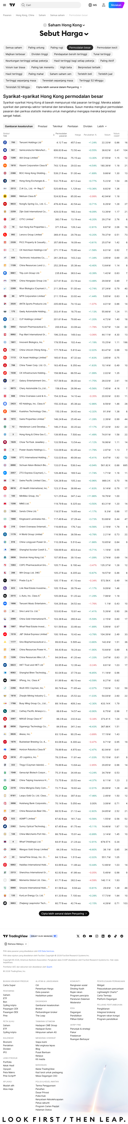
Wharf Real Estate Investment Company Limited (33, 626)
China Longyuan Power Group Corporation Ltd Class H (33, 542)
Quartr (49, 967)
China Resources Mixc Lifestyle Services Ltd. (33, 657)
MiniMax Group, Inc (29, 495)
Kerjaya (39, 1055)
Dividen (7, 1048)
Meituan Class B (27, 196)
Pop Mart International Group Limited (33, 334)
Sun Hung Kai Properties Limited (33, 227)
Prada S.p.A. (25, 580)
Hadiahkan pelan (44, 995)
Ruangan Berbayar (79, 1039)
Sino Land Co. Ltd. (28, 611)
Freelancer (75, 1035)
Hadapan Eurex (43, 1028)
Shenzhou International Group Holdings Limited (33, 872)
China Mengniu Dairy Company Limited (33, 788)
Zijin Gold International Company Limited (33, 211)
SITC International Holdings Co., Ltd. (33, 457)
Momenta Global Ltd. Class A (33, 880)
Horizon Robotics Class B (32, 749)
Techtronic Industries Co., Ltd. (33, 257)
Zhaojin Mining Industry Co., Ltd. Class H (33, 695)
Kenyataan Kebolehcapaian (49, 1099)
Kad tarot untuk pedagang (49, 1072)
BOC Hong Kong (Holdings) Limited (33, 173)
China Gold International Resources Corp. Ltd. (33, 618)
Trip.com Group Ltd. (29, 273)
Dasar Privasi (42, 1092)
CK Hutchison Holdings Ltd (33, 250)
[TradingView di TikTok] (115, 936)
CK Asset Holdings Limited (32, 357)
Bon (5, 1001)
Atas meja (8, 1089)
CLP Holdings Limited (30, 319)
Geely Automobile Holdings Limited (33, 311)
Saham (6, 995)
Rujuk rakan (76, 992)
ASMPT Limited (27, 818)
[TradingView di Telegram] (109, 936)
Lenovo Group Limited (30, 234)
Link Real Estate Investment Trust (33, 588)
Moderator (75, 1002)
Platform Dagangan (107, 999)
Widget (100, 985)
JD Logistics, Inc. (28, 757)
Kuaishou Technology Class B (33, 411)
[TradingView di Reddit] (122, 936)
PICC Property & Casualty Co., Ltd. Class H (33, 242)
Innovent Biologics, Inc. (31, 342)
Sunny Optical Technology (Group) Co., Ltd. (33, 826)
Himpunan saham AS (46, 1032)
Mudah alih (8, 1085)
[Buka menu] (4, 5)
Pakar (73, 1032)
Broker (39, 1008)
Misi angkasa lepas (45, 1045)
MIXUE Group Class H (30, 718)
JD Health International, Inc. (33, 488)
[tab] (14, 47)
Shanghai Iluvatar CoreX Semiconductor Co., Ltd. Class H (33, 549)
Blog (38, 1048)
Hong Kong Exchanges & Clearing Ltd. (33, 180)
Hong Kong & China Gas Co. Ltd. (33, 434)
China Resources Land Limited (33, 265)
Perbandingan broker (46, 1012)
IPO (5, 1052)
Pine (5, 1015)
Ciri (37, 985)
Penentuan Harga (44, 988)
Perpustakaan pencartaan (110, 988)
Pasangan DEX (10, 1012)
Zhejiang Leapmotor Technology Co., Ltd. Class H (33, 903)
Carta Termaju (104, 995)
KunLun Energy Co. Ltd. (31, 895)
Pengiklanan (103, 1008)
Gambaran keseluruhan (47, 1005)
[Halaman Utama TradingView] (12, 5)
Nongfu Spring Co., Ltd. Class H (33, 203)
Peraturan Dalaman (80, 999)
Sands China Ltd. (28, 511)
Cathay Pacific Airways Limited (33, 711)
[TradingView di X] (78, 936)
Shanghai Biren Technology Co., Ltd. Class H (33, 672)
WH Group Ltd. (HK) (29, 572)
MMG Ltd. (24, 503)
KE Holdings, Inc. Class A (32, 403)
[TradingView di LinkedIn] (103, 936)
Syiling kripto (9, 1005)
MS (95, 5)
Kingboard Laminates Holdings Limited (33, 519)
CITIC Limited (26, 219)
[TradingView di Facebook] (84, 936)
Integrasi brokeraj (106, 1012)
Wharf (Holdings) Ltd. (30, 841)
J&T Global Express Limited (33, 634)
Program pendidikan (107, 1019)
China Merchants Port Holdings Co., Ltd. (33, 834)
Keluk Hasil (8, 1065)
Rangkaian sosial (78, 985)
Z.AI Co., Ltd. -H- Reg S (31, 188)
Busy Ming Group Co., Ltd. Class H (33, 703)
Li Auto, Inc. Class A (29, 595)
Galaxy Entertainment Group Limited (33, 380)
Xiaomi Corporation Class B (33, 165)
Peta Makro (9, 1072)
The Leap (40, 1015)
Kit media (40, 1059)
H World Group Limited (30, 534)
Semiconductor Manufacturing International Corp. (33, 150)
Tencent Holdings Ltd (30, 142)
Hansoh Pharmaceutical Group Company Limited (33, 326)
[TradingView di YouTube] (90, 936)
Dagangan (75, 1012)
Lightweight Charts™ (107, 992)
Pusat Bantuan (43, 1052)
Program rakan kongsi (108, 1015)
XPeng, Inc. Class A (29, 680)
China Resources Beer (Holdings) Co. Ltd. (33, 811)
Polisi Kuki (41, 1096)
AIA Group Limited (28, 157)
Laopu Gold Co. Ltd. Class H (33, 795)
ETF (5, 998)
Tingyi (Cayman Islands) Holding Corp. (33, 764)
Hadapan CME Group (46, 1025)
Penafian (40, 1089)
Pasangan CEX (10, 1008)
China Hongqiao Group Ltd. (33, 280)
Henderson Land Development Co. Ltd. (33, 426)
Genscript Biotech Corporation (33, 772)
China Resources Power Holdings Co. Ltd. (33, 649)
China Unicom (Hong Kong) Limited (33, 349)
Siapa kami (41, 1042)
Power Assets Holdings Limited (33, 449)
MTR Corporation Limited (32, 296)
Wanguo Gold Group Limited (33, 849)
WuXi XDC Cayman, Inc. (31, 688)
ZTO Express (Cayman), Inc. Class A (33, 472)
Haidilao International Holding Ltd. (33, 864)
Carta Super (9, 985)
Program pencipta (79, 995)
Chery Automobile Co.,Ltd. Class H (33, 388)
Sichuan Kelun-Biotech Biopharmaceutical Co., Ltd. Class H (33, 465)
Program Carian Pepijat (47, 1106)
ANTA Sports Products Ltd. (33, 303)
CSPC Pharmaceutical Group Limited (33, 565)
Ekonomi (7, 1042)
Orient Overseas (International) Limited (33, 526)
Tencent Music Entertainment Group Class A (33, 603)
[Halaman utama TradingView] (15, 936)
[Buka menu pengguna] (104, 5)
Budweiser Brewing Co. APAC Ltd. (33, 741)
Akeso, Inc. (25, 734)
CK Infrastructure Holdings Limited (33, 373)
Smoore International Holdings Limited (33, 887)
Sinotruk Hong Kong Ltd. (31, 557)
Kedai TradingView (45, 1069)
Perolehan (8, 1045)
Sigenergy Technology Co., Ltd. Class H (33, 726)
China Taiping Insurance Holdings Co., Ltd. (33, 780)
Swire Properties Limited (31, 419)
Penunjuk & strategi (80, 1028)
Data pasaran (42, 992)
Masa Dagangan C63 (46, 1075)
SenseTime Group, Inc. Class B (33, 857)
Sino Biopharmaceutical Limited (33, 641)
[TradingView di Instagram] (97, 936)
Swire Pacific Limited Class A (33, 480)
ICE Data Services (46, 951)
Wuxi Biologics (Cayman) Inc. (33, 288)
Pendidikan (76, 1015)
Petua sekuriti (42, 1102)
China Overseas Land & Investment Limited (33, 396)
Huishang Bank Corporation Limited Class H (33, 803)
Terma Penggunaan (46, 1085)
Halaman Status (44, 1109)
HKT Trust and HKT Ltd (31, 665)
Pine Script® (9, 1075)
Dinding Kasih (77, 988)
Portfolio (7, 1062)
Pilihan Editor (76, 1019)
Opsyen (7, 1069)
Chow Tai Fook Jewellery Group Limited (33, 442)
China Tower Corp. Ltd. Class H (33, 365)
